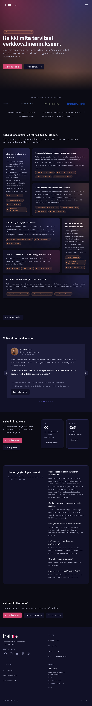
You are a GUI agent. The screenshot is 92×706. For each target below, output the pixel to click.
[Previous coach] (6, 373)
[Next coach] (85, 373)
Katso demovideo (34, 67)
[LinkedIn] (22, 653)
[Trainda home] (10, 4)
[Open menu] (86, 4)
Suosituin (74, 440)
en (81, 700)
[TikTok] (28, 653)
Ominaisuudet (54, 640)
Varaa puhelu (11, 447)
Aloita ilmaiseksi (12, 67)
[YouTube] (17, 653)
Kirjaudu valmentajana (57, 656)
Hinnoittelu (52, 646)
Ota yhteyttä (53, 651)
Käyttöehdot (8, 670)
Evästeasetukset (9, 681)
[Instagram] (11, 653)
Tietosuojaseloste (10, 675)
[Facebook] (5, 653)
